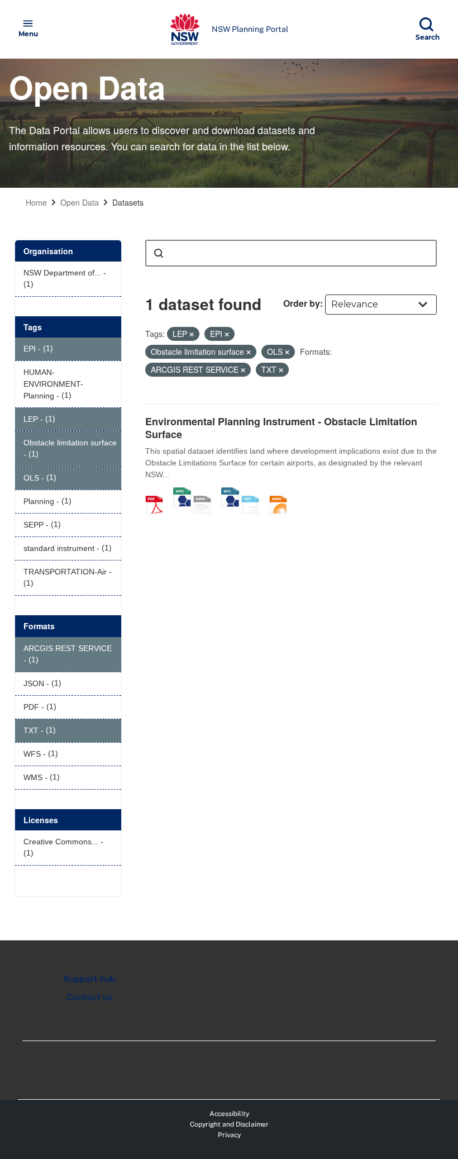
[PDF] (158, 492)
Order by (301, 303)
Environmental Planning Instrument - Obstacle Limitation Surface (281, 427)
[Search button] (158, 253)
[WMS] (182, 492)
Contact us (89, 997)
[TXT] (254, 492)
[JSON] (282, 492)
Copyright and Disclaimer (229, 1124)
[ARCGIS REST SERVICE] (206, 492)
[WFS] (230, 492)
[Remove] (191, 334)
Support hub (89, 978)
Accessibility (229, 1114)
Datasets (128, 202)
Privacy (229, 1135)
